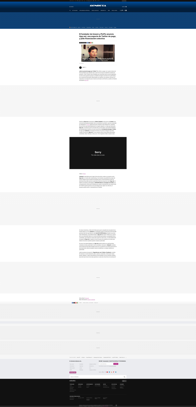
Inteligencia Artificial (92, 369)
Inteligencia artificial (92, 364)
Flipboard (122, 10)
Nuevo (123, 6)
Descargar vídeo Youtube (98, 357)
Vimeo (84, 173)
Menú (72, 6)
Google (115, 27)
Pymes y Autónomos (122, 387)
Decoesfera (113, 387)
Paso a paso (72, 364)
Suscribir (116, 363)
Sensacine (88, 385)
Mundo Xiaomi (72, 391)
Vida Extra (79, 387)
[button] (84, 67)
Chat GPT (78, 357)
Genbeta (98, 5)
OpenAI (79, 27)
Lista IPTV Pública (115, 357)
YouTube (96, 27)
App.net (86, 80)
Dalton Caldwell (91, 299)
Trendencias (113, 385)
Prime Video (101, 27)
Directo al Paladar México (97, 398)
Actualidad (81, 364)
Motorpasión (105, 385)
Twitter (120, 10)
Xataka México (72, 397)
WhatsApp (81, 369)
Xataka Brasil (72, 399)
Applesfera (71, 388)
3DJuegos (79, 385)
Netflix (71, 369)
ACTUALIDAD (74, 10)
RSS (111, 372)
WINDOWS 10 (103, 10)
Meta (93, 27)
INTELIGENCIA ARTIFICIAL (85, 10)
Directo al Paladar (97, 385)
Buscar (124, 377)
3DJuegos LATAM (81, 397)
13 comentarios (83, 42)
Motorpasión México (105, 398)
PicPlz (88, 124)
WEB (109, 10)
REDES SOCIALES (95, 10)
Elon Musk (83, 27)
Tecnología (110, 27)
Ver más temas (73, 372)
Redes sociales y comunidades (88, 302)
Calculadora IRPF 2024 (107, 357)
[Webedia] (72, 380)
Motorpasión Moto (106, 387)
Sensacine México (89, 397)
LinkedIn (116, 372)
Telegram (126, 10)
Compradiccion (114, 388)
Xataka (71, 385)
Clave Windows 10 (89, 357)
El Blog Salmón (122, 385)
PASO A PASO (114, 10)
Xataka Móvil (72, 387)
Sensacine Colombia (88, 399)
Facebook (124, 10)
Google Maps (89, 27)
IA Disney (83, 357)
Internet (106, 27)
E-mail (92, 42)
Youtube (107, 372)
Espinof (87, 387)
